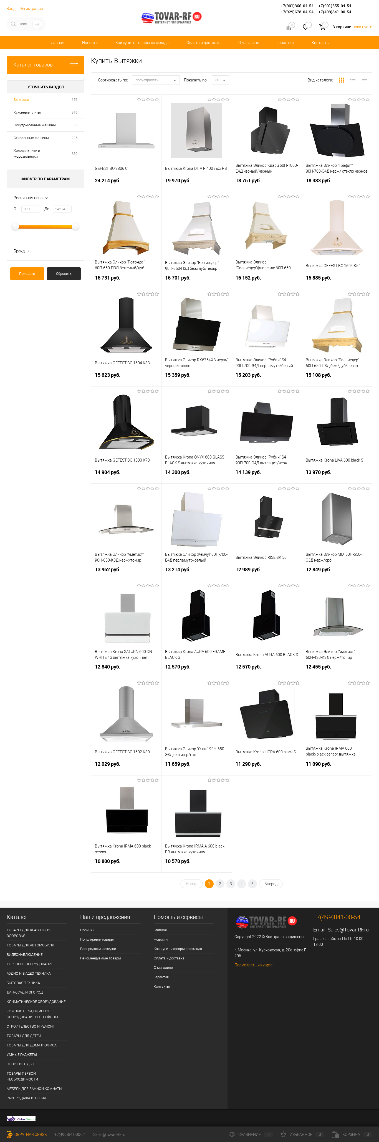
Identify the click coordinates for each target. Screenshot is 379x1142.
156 (74, 100)
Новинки (87, 930)
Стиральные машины (31, 138)
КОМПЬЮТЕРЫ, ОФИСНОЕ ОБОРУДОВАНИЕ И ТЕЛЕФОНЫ (32, 1014)
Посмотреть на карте (253, 965)
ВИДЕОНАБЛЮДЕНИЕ (24, 954)
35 (75, 125)
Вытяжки (21, 100)
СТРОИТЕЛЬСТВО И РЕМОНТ (31, 1026)
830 (74, 154)
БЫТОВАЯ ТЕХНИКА (23, 983)
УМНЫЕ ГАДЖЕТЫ (22, 1055)
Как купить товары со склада (142, 42)
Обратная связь (30, 1134)
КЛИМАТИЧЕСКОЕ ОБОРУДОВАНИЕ (36, 1002)
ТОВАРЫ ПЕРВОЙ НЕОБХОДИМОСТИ (22, 1076)
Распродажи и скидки (98, 949)
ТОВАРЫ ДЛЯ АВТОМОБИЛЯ (30, 945)
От (16, 209)
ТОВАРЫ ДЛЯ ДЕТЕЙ (24, 1036)
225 (74, 138)
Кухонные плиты (27, 112)
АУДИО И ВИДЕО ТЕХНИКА (29, 973)
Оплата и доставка (203, 42)
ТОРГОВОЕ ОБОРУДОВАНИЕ (30, 964)
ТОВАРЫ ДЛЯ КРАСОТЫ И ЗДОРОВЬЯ (28, 933)
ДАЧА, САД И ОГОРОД (25, 992)
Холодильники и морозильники (27, 153)
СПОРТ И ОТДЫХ (21, 1064)
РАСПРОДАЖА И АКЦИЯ (26, 1098)
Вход (11, 8)
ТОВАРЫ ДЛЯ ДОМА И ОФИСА (32, 1045)
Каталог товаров (33, 65)
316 (74, 112)
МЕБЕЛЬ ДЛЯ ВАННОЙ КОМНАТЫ (34, 1089)
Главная (56, 42)
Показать (27, 274)
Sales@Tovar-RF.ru (348, 930)
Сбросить (64, 274)
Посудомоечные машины (35, 125)
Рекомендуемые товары (100, 958)
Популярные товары (97, 939)
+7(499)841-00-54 (70, 1134)
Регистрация (31, 8)
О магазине (248, 42)
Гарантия (285, 42)
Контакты (321, 42)
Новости (90, 42)
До (46, 209)
